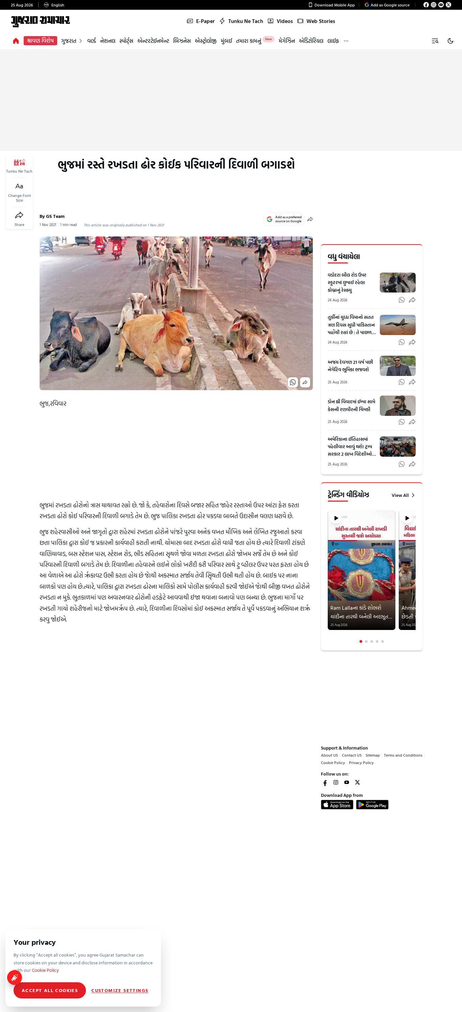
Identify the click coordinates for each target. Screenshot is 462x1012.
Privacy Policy (361, 762)
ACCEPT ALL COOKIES (50, 990)
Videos (285, 21)
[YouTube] (441, 4)
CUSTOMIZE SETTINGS (119, 990)
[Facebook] (426, 4)
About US (329, 755)
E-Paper (205, 21)
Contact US (352, 755)
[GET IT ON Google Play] (372, 804)
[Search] (435, 41)
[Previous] (328, 577)
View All (400, 495)
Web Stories (320, 21)
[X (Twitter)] (448, 4)
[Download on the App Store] (337, 804)
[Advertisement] (231, 100)
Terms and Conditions (403, 755)
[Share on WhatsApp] (293, 382)
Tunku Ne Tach (245, 21)
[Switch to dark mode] (450, 40)
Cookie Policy (333, 762)
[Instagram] (433, 4)
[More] (346, 40)
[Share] (19, 215)
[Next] (415, 577)
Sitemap (373, 755)
